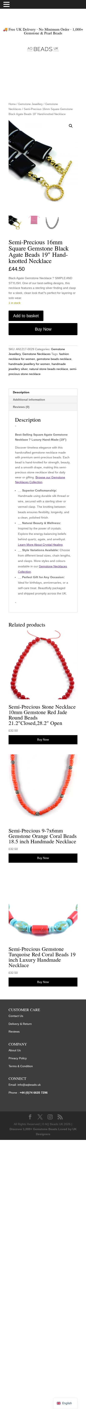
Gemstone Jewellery (30, 104)
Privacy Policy (18, 1058)
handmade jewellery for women (29, 364)
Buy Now (43, 329)
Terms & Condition (21, 1066)
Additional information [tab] (29, 399)
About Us (15, 1050)
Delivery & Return (20, 1023)
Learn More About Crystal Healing (40, 544)
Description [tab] (21, 392)
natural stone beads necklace (48, 369)
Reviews (14, 1031)
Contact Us (16, 1016)
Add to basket (26, 315)
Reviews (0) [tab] (21, 407)
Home (12, 104)
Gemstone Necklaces (36, 354)
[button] (71, 126)
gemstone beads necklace (54, 359)
